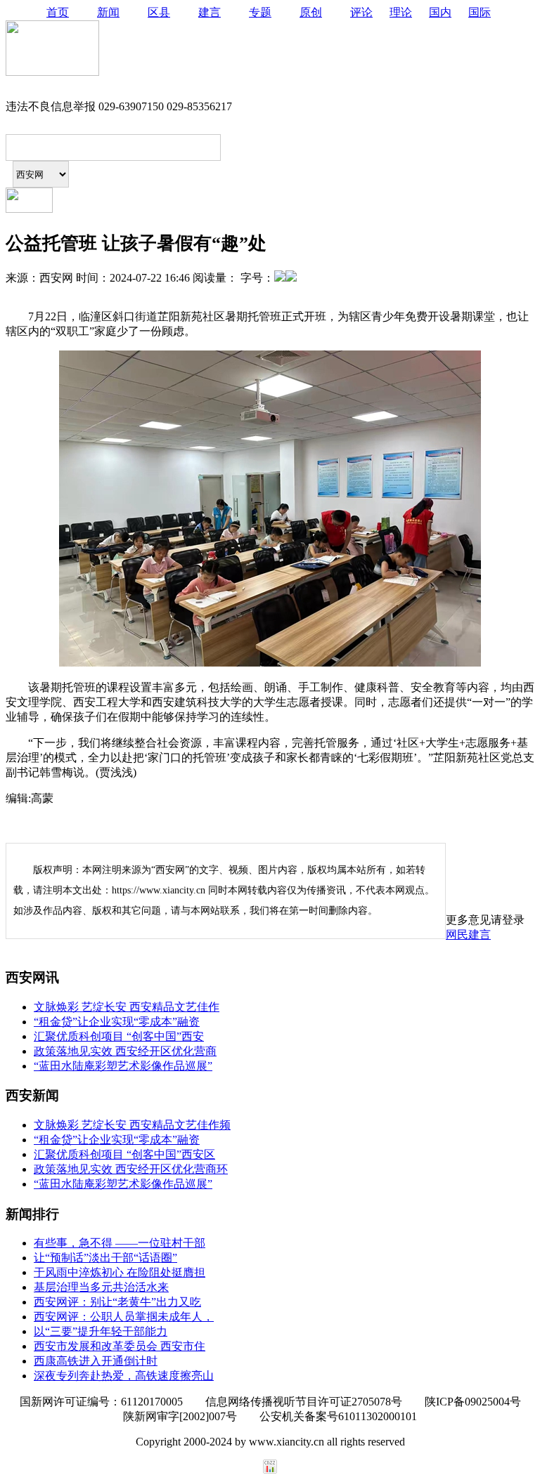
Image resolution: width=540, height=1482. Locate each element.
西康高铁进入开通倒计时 (96, 1361)
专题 (260, 12)
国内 (440, 12)
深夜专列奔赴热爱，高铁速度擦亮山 (124, 1376)
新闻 (108, 12)
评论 (361, 12)
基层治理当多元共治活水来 (101, 1287)
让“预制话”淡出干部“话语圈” (105, 1258)
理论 (401, 12)
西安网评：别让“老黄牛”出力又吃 (117, 1302)
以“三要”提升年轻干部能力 (100, 1331)
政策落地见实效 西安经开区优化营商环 (131, 1169)
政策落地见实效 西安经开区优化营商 (125, 1051)
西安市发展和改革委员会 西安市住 (119, 1346)
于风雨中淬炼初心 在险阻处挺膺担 (119, 1272)
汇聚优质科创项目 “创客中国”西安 (119, 1036)
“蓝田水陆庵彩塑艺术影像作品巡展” (123, 1066)
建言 (209, 12)
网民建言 (468, 934)
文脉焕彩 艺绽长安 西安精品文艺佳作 (126, 1007)
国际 (479, 12)
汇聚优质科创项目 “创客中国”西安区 (124, 1154)
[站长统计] (270, 1470)
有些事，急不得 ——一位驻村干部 (119, 1243)
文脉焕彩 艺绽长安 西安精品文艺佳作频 (132, 1125)
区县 (159, 12)
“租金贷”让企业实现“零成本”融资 (117, 1022)
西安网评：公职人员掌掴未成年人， (124, 1317)
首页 (57, 12)
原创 (311, 12)
